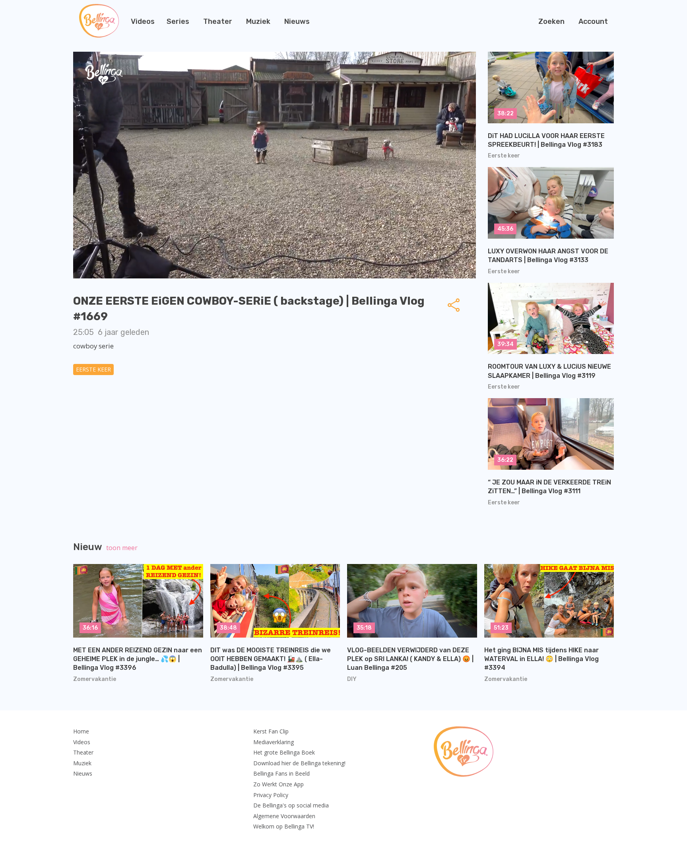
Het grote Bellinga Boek (284, 752)
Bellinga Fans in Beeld (281, 773)
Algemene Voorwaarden (284, 816)
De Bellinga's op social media (291, 805)
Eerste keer (93, 369)
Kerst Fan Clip (271, 731)
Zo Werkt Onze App (278, 784)
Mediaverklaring (273, 742)
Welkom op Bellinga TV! (283, 826)
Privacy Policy (270, 795)
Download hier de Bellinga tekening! (299, 763)
